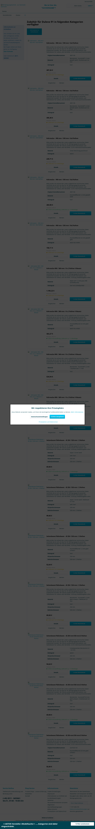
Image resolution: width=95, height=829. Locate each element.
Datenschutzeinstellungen (39, 417)
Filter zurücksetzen (83, 824)
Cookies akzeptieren (57, 417)
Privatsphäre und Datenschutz (48, 422)
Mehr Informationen (77, 412)
